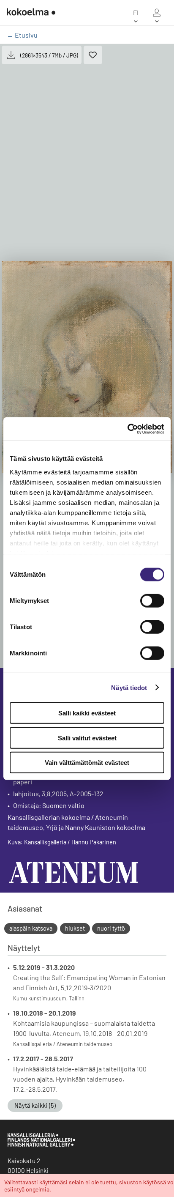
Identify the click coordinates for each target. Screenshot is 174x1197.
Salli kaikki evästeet (87, 713)
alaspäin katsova (30, 928)
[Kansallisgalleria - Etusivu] (31, 12)
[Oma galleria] (156, 12)
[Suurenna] (87, 367)
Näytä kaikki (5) (35, 1105)
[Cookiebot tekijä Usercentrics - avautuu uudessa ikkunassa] (127, 428)
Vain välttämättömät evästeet (87, 762)
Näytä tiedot (129, 687)
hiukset (75, 928)
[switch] (152, 601)
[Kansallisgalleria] (41, 1144)
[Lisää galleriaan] (93, 55)
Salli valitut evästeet (87, 737)
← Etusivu (22, 35)
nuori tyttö (111, 928)
